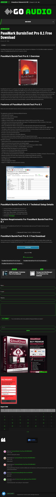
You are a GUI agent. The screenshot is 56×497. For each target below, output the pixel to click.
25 (12, 426)
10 (4, 419)
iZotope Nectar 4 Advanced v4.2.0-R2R (19, 2)
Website (3, 297)
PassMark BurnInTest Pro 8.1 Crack (11, 260)
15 (43, 419)
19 (20, 423)
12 (20, 419)
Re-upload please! (29, 257)
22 (43, 423)
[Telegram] (3, 493)
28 (35, 426)
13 (28, 419)
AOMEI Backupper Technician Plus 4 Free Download (17, 273)
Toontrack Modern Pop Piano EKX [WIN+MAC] (21, 451)
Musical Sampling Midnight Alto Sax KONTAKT (22, 472)
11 (12, 419)
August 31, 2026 (34, 2)
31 (4, 429)
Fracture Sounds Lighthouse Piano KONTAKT (26, 479)
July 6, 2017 (4, 41)
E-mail (3, 291)
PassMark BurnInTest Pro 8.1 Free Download (26, 35)
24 (4, 426)
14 (35, 419)
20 (28, 423)
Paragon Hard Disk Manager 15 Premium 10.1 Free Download (44, 274)
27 (28, 426)
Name (2, 285)
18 (12, 423)
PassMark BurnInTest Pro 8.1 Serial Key (12, 263)
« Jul (28, 431)
